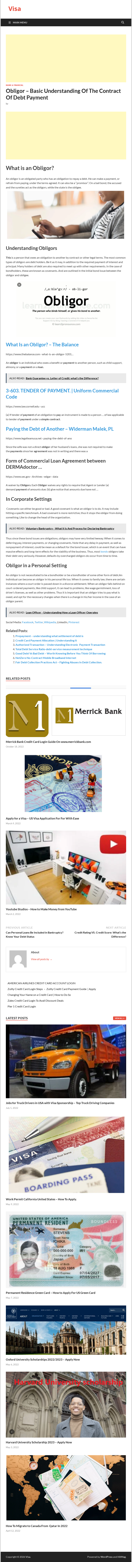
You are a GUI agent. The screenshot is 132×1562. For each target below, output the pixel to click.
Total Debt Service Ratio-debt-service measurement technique (53, 649)
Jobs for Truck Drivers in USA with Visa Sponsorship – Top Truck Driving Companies (60, 1103)
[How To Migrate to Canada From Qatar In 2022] (66, 1487)
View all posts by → (41, 959)
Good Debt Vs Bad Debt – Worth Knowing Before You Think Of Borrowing (60, 653)
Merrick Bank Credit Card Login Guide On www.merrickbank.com (48, 742)
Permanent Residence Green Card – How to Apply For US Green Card (50, 1293)
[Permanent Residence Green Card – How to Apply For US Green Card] (66, 1249)
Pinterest (73, 622)
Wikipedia (50, 622)
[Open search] (122, 22)
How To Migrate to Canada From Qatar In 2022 (37, 1526)
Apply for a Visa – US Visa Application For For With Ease (42, 818)
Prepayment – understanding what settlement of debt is (49, 636)
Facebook (28, 622)
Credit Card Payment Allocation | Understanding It (46, 640)
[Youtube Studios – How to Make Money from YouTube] (66, 868)
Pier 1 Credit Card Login (22, 1006)
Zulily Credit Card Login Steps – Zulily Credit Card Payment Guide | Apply (52, 989)
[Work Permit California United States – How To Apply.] (66, 1154)
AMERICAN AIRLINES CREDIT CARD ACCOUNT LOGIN (41, 983)
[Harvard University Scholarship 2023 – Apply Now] (66, 1404)
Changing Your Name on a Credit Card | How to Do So (39, 994)
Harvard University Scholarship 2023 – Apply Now (39, 1442)
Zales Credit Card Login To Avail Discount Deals (36, 1000)
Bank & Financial (14, 85)
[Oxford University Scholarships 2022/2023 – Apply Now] (66, 1329)
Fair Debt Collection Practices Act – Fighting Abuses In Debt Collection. (58, 662)
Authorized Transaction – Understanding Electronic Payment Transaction (60, 644)
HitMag (122, 1556)
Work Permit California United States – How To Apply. (41, 1199)
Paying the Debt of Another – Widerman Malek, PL (60, 429)
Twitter (39, 622)
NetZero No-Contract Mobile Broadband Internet (45, 657)
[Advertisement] (66, 58)
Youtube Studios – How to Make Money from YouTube (41, 909)
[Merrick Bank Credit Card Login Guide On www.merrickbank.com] (66, 712)
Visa (14, 8)
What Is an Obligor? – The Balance (42, 344)
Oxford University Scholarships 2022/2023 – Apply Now (43, 1359)
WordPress (107, 1556)
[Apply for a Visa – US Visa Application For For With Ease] (66, 785)
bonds (104, 551)
